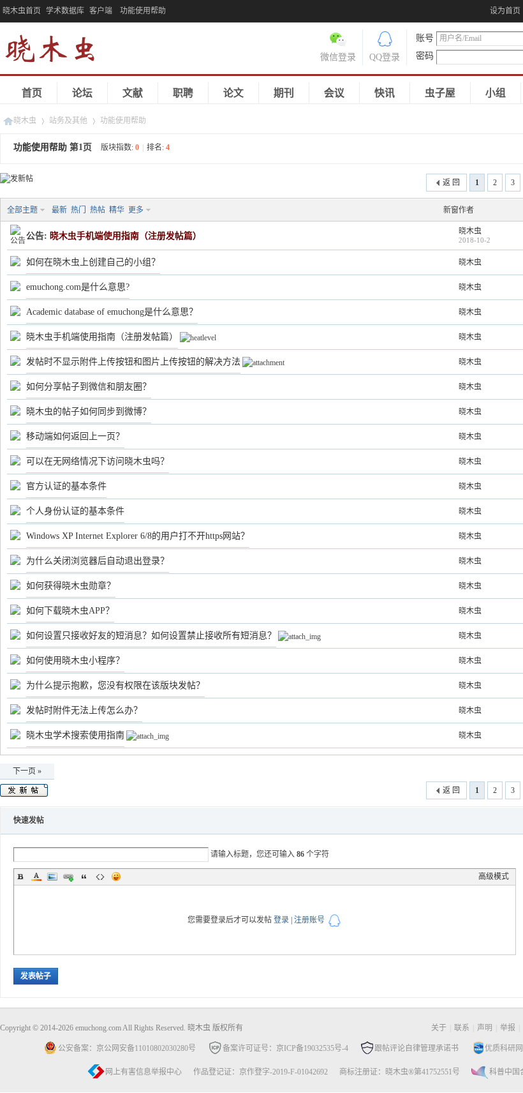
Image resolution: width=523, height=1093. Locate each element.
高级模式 (493, 876)
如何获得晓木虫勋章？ (70, 586)
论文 (233, 92)
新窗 (451, 210)
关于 (438, 1027)
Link (68, 876)
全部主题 (22, 210)
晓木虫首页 (22, 10)
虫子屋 (440, 92)
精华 (116, 210)
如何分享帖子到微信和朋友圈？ (88, 386)
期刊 (284, 92)
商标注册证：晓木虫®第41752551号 (399, 1071)
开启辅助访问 (486, 9)
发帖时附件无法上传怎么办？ (84, 710)
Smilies (116, 876)
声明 (484, 1027)
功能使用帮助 (123, 120)
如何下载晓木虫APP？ (70, 610)
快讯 (384, 92)
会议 (334, 92)
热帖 (97, 210)
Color (36, 876)
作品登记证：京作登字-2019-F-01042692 (260, 1071)
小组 (495, 92)
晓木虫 (57, 51)
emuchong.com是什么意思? (77, 287)
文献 (132, 92)
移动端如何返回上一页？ (75, 436)
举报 (507, 1027)
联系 (461, 1027)
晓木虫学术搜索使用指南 (75, 735)
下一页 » (27, 771)
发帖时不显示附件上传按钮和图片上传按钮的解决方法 (133, 361)
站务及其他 (68, 120)
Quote (84, 876)
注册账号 (309, 920)
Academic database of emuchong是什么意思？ (112, 312)
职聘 (183, 92)
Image (52, 876)
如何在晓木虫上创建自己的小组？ (93, 262)
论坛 (82, 92)
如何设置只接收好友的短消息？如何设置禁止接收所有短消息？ (151, 635)
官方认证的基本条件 (66, 486)
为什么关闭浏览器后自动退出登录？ (97, 561)
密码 (425, 56)
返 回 (451, 182)
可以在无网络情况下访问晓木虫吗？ (97, 461)
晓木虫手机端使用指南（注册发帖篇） (102, 337)
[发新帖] (16, 179)
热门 (78, 210)
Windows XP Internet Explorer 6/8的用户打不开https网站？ (137, 536)
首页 (32, 92)
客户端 (100, 10)
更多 (136, 210)
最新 (59, 210)
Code (100, 876)
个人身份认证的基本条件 (75, 511)
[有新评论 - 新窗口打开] (15, 263)
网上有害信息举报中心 (143, 1071)
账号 (425, 38)
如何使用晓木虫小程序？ (75, 660)
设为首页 (505, 10)
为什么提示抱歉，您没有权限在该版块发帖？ (115, 685)
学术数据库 (65, 10)
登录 (281, 920)
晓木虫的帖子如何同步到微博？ (88, 411)
